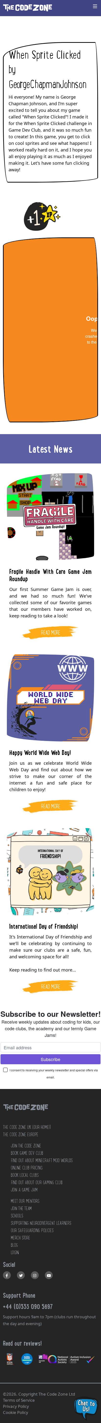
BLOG (14, 1245)
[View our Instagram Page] (35, 1275)
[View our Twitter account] (21, 1275)
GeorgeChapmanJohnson (48, 84)
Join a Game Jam (24, 1189)
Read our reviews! (22, 1343)
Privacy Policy (16, 1406)
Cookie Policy (15, 1412)
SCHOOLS (17, 1215)
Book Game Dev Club (27, 1153)
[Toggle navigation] (95, 6)
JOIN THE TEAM (21, 1208)
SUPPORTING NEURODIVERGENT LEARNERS (41, 1223)
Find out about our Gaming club (37, 1182)
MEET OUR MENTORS (25, 1201)
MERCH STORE (20, 1237)
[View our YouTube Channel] (49, 1275)
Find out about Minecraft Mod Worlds (42, 1160)
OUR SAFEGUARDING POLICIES (32, 1230)
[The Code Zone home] (25, 1113)
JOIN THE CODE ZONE (26, 1145)
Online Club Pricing (26, 1167)
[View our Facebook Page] (7, 1275)
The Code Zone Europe (20, 1134)
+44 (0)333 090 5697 (28, 1306)
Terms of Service (19, 1400)
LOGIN (15, 1252)
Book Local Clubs (24, 1175)
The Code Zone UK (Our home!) (27, 1127)
